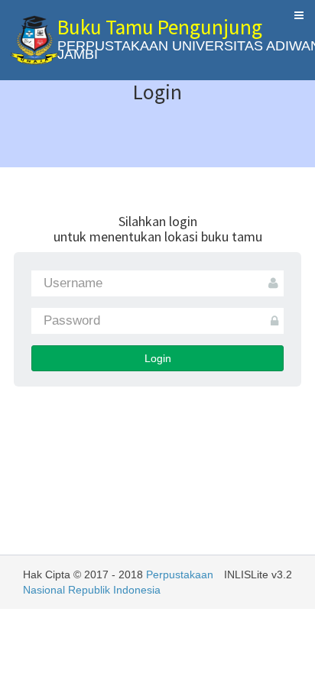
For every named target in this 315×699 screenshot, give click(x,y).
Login (158, 358)
